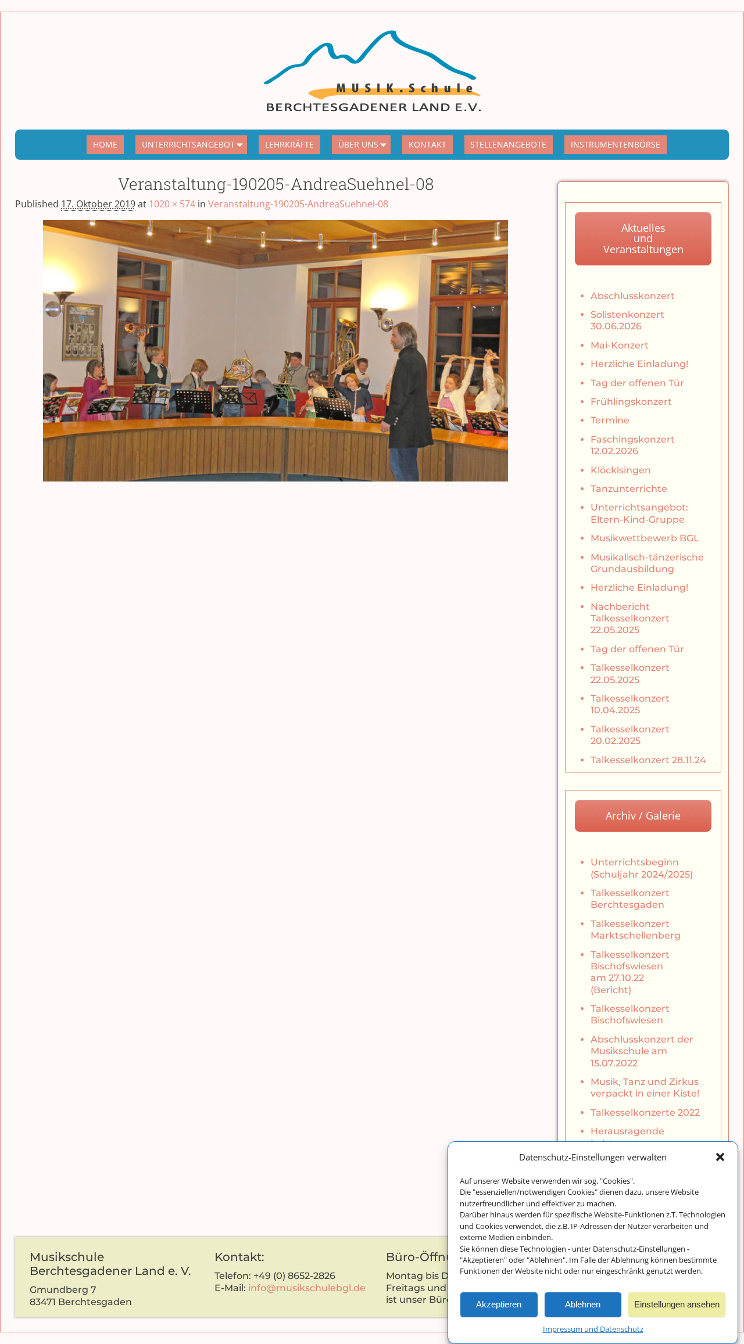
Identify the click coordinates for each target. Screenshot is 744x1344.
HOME (105, 144)
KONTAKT (427, 144)
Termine (610, 420)
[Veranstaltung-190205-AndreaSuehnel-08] (275, 350)
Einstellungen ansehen (677, 1304)
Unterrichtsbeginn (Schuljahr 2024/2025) (642, 868)
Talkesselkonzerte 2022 (645, 1112)
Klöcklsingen (621, 470)
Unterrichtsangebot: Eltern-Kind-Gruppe (639, 513)
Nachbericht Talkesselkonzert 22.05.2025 (630, 618)
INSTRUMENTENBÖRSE (615, 144)
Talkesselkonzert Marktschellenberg (636, 929)
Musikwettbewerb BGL (645, 538)
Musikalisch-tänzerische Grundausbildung (647, 563)
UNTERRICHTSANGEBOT (188, 144)
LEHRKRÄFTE (289, 144)
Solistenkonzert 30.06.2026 (627, 320)
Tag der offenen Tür (637, 383)
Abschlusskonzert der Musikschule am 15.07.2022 (642, 1051)
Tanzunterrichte (629, 488)
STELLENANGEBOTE (508, 144)
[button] (720, 1157)
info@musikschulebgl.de (307, 1287)
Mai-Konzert (620, 345)
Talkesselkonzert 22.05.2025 (630, 673)
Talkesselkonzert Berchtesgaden (630, 898)
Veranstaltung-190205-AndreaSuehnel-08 (298, 203)
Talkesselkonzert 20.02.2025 (630, 735)
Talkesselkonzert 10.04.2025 (630, 704)
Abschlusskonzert (633, 295)
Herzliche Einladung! (639, 363)
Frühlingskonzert (631, 401)
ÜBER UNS (358, 144)
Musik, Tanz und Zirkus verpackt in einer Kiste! (645, 1087)
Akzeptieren (498, 1304)
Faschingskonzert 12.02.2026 (633, 445)
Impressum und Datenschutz (593, 1329)
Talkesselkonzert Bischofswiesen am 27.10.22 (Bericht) (630, 972)
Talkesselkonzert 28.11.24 (648, 760)
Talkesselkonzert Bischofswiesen (630, 1014)
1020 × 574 (172, 203)
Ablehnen (582, 1304)
